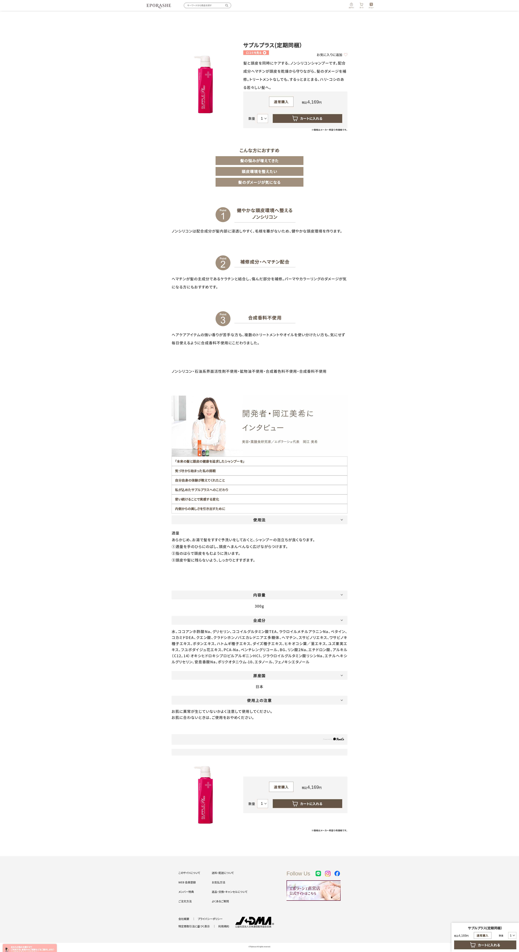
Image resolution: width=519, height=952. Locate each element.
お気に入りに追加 (329, 54)
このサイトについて (189, 873)
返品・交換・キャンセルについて (230, 892)
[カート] (362, 4)
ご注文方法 (185, 901)
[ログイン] (351, 4)
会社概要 (183, 919)
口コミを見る (256, 53)
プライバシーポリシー (210, 919)
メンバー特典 (186, 892)
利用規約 (223, 926)
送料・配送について (223, 873)
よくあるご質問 (220, 901)
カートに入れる (311, 118)
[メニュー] (371, 4)
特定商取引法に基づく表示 (194, 926)
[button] (53, 949)
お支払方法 (218, 882)
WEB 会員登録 (187, 882)
